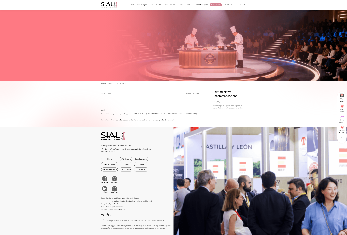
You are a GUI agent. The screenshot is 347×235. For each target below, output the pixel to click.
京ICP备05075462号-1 (156, 221)
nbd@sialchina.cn (119, 210)
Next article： (137, 120)
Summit (180, 5)
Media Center (215, 5)
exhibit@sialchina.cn (126, 198)
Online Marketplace (201, 5)
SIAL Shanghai (142, 5)
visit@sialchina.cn (118, 204)
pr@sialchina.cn (117, 207)
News (122, 83)
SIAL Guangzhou (156, 5)
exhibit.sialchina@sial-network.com (132, 201)
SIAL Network (170, 5)
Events (189, 5)
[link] (103, 83)
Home (132, 5)
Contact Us (228, 5)
